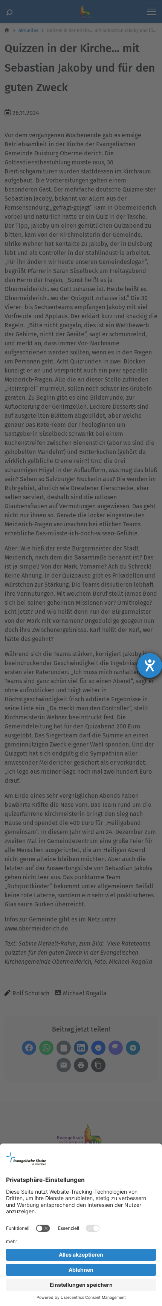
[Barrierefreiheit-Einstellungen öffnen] (149, 665)
